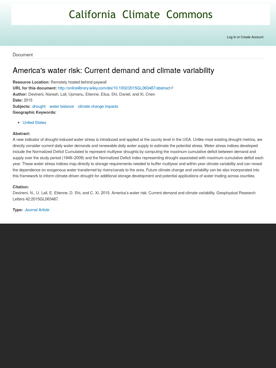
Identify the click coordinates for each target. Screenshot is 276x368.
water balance (62, 106)
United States (34, 122)
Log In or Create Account (245, 36)
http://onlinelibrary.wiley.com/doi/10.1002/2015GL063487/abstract (115, 88)
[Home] (141, 15)
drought (39, 106)
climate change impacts (98, 106)
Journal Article (37, 209)
